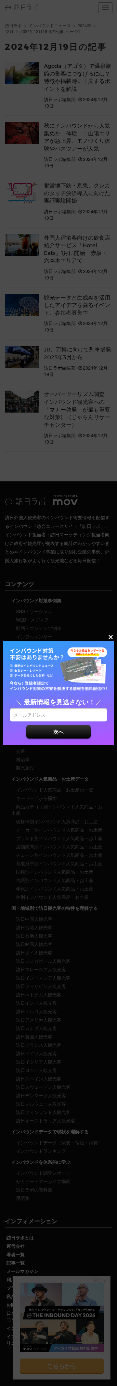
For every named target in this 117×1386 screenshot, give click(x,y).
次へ (58, 731)
